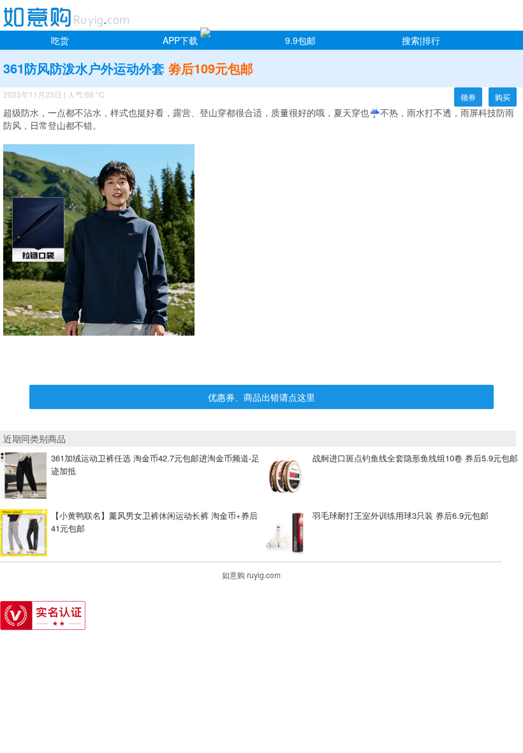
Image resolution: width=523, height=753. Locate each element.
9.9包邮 (300, 40)
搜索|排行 (421, 40)
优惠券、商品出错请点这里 (261, 397)
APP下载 (180, 40)
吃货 (60, 40)
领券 (468, 96)
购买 (502, 96)
